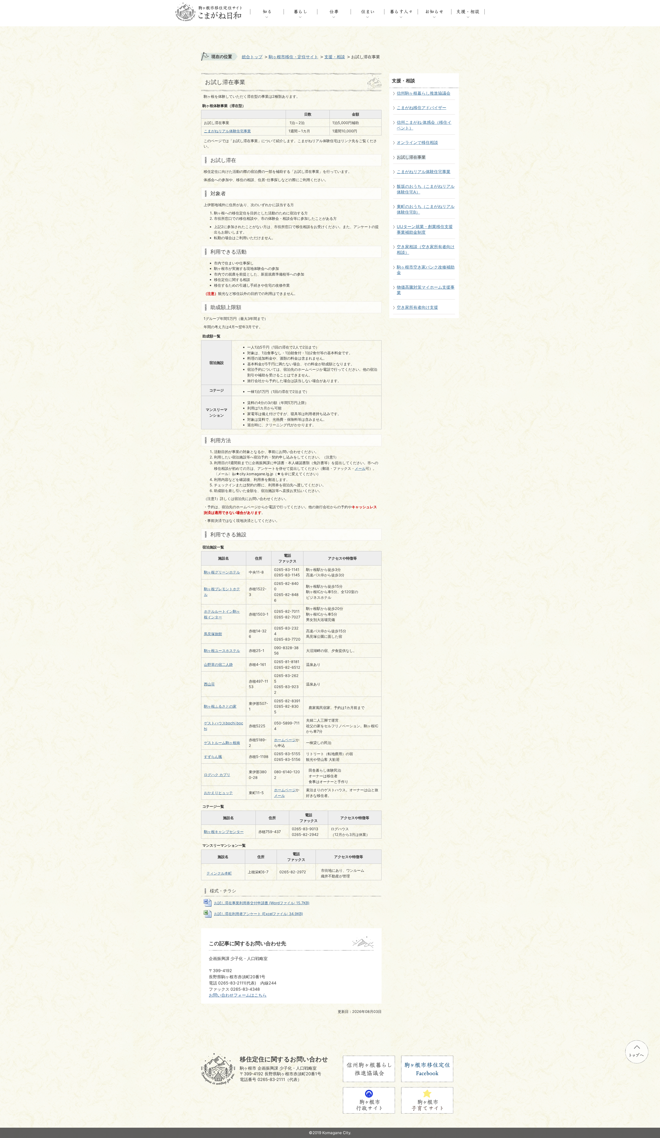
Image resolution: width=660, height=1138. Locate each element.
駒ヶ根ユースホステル (222, 650)
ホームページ (285, 740)
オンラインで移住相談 (417, 142)
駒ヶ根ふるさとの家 (220, 706)
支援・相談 (334, 56)
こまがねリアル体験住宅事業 (227, 131)
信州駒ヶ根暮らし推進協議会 (423, 93)
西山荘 (209, 684)
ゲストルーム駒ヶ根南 (222, 742)
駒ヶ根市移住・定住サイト (293, 56)
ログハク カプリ (217, 774)
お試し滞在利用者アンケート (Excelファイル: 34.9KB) (258, 913)
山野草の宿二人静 (218, 664)
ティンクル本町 (219, 873)
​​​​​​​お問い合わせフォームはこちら (238, 995)
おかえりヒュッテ (218, 792)
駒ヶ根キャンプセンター (224, 831)
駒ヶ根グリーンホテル (222, 572)
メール (360, 468)
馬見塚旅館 (213, 634)
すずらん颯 (213, 756)
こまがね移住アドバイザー (421, 107)
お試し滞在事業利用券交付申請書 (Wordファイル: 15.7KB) (261, 903)
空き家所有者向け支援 (417, 307)
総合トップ (252, 56)
